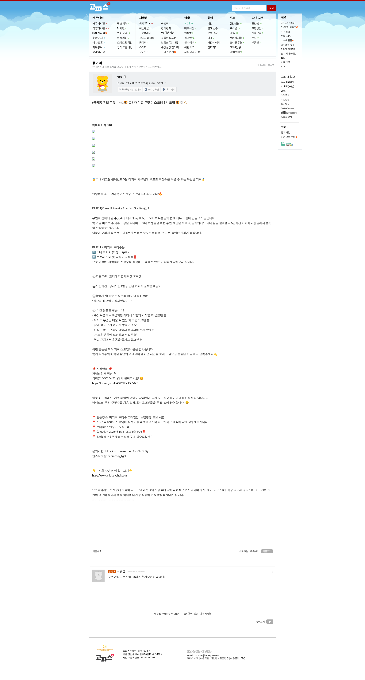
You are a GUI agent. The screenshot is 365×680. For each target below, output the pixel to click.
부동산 (256, 42)
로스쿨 (234, 28)
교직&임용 (236, 47)
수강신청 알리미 (170, 47)
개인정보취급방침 (220, 658)
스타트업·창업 (124, 42)
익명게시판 (100, 28)
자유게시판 (100, 23)
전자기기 (212, 47)
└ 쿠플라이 (145, 32)
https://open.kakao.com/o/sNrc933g (126, 451)
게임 (209, 23)
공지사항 (285, 132)
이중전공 (145, 28)
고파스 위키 (167, 51)
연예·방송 (212, 28)
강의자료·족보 (146, 37)
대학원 (121, 28)
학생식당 (167, 32)
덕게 (210, 37)
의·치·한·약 (235, 51)
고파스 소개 (192, 658)
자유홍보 (98, 47)
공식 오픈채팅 (124, 47)
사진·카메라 (213, 42)
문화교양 (212, 32)
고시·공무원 (236, 42)
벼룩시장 (190, 28)
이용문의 (234, 658)
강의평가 (166, 28)
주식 (255, 37)
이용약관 (204, 658)
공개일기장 (98, 51)
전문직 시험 (236, 37)
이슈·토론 (98, 42)
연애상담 (123, 32)
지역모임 (257, 32)
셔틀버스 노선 (168, 37)
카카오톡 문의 (288, 136)
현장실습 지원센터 (289, 113)
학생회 (165, 23)
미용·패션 (123, 37)
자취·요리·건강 (193, 51)
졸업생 (257, 23)
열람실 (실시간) (169, 42)
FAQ (243, 658)
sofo (189, 23)
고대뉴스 (144, 51)
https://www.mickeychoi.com (109, 475)
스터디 (143, 47)
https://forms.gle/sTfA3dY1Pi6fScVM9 (115, 383)
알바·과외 (190, 42)
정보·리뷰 (123, 23)
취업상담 (235, 23)
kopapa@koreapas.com (207, 655)
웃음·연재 (98, 37)
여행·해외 (189, 47)
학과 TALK (146, 23)
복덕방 (189, 37)
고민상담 (258, 28)
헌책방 (188, 32)
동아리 (144, 42)
